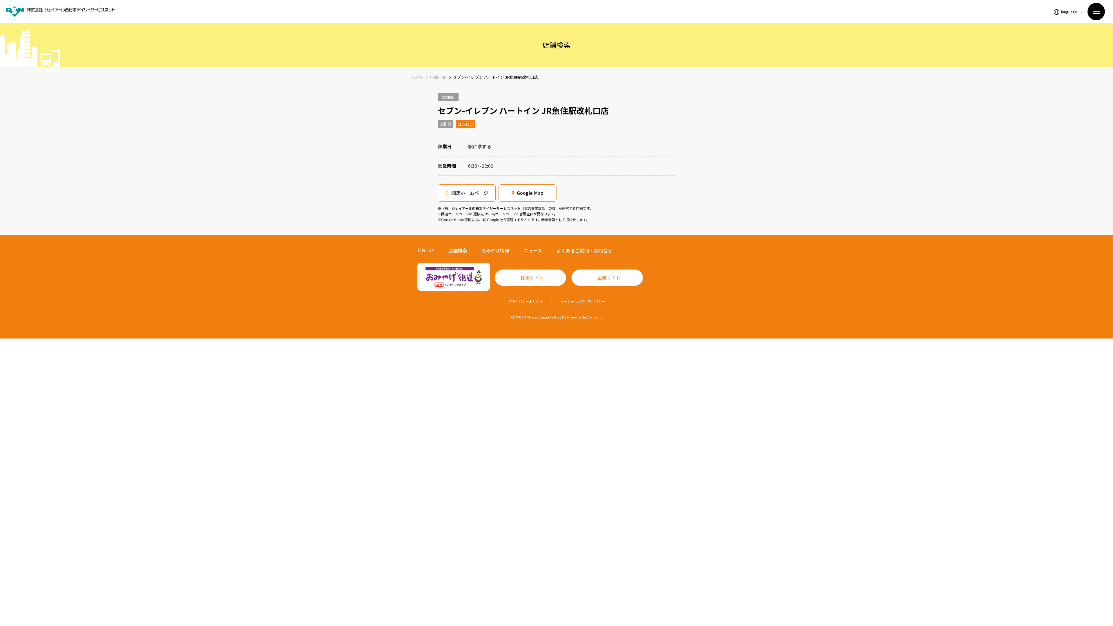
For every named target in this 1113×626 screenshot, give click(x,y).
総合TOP (425, 250)
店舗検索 (457, 250)
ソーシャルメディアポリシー (582, 301)
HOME (417, 77)
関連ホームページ (469, 192)
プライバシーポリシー (525, 301)
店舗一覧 (438, 77)
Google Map (530, 192)
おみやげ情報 (495, 250)
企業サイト (609, 277)
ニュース (533, 250)
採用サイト (532, 277)
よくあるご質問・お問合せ (584, 250)
